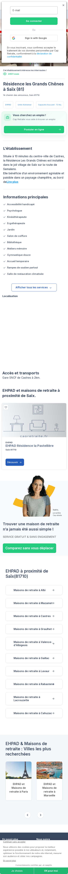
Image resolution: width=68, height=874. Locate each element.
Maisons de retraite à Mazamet (33, 603)
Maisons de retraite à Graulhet (33, 629)
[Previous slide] (27, 815)
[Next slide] (40, 815)
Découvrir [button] (13, 462)
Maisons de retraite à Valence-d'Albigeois (33, 643)
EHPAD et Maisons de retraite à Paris (18, 787)
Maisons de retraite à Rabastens (34, 684)
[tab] (30, 63)
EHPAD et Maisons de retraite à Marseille (49, 789)
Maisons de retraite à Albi (30, 590)
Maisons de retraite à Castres (32, 616)
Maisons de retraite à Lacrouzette (27, 698)
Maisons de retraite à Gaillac (31, 658)
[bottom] (5, 407)
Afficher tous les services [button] (31, 287)
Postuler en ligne (34, 129)
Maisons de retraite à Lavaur (31, 671)
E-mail (16, 10)
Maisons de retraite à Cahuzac (33, 713)
